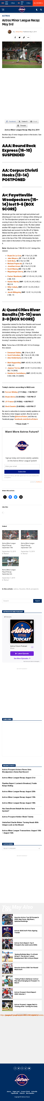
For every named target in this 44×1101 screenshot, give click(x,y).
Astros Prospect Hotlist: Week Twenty (17, 817)
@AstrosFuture (21, 416)
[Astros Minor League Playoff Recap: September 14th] (10, 535)
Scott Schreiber (13, 355)
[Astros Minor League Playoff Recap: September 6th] (10, 561)
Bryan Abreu (10, 397)
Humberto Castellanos (16, 373)
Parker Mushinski (14, 276)
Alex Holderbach (14, 358)
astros (16, 589)
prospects (35, 589)
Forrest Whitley (11, 392)
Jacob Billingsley (14, 292)
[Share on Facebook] (15, 37)
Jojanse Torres (13, 368)
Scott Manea (12, 269)
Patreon (22, 1093)
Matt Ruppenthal (14, 363)
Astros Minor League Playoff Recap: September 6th (9, 572)
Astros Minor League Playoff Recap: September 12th (27, 545)
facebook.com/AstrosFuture (26, 419)
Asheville (34, 1091)
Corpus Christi (25, 1091)
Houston (22, 589)
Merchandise (30, 1093)
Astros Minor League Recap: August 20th (18, 791)
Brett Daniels (10, 406)
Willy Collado (12, 287)
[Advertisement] (22, 95)
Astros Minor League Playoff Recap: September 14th (9, 545)
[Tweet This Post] (19, 37)
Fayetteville (14, 1093)
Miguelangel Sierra (15, 272)
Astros (9, 1091)
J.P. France (9, 402)
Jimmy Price (19, 32)
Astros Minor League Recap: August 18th (18, 803)
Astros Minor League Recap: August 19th (18, 797)
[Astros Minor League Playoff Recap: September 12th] (29, 535)
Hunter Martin (13, 282)
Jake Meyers (12, 258)
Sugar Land (16, 1091)
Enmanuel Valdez (14, 353)
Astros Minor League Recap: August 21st (18, 778)
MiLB (28, 589)
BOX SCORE (22, 319)
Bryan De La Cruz (14, 256)
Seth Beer (11, 261)
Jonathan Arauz (13, 266)
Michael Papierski (14, 264)
